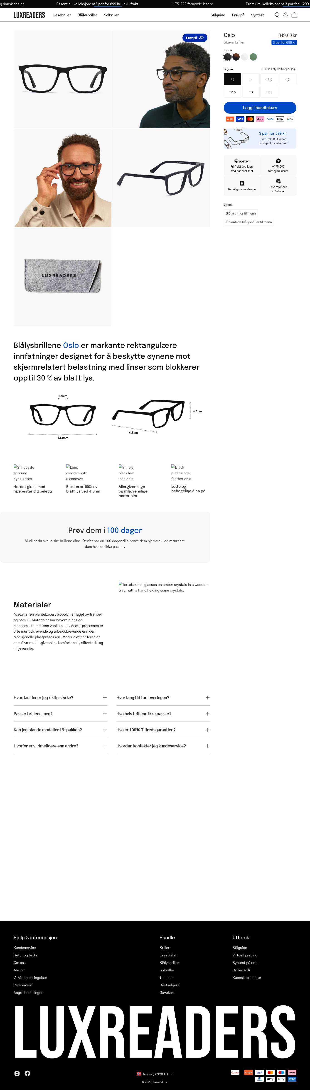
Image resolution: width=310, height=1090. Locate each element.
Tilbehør (166, 977)
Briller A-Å (241, 970)
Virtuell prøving (245, 955)
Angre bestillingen (28, 992)
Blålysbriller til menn (241, 213)
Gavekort (167, 992)
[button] (277, 14)
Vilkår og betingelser (30, 977)
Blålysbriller (169, 962)
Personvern (23, 985)
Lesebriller (168, 955)
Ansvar (19, 970)
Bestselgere (170, 985)
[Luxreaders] (29, 15)
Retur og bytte (25, 955)
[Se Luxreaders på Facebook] (27, 1073)
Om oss (20, 962)
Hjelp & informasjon (35, 937)
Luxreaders (160, 1082)
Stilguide (240, 947)
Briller (165, 947)
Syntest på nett (245, 962)
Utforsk (241, 937)
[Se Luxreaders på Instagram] (17, 1073)
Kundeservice (25, 947)
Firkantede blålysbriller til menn (249, 221)
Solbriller (167, 970)
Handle (167, 937)
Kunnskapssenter (247, 977)
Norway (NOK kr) (155, 1074)
